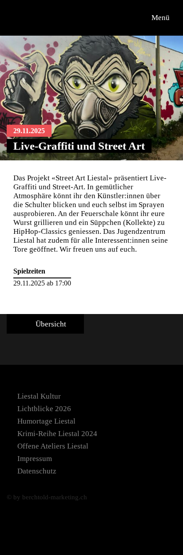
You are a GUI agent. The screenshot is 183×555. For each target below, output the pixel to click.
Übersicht (50, 324)
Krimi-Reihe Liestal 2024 (57, 433)
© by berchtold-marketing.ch (47, 497)
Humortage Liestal (46, 421)
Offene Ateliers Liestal (52, 446)
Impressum (34, 458)
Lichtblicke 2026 (44, 408)
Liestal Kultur (39, 396)
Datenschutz (36, 471)
